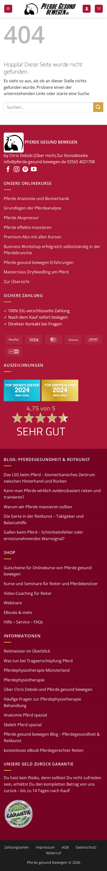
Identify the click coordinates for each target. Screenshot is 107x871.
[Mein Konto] (87, 9)
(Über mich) (45, 155)
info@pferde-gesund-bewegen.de (35, 161)
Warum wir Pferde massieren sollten (38, 507)
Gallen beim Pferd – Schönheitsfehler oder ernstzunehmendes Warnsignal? (43, 535)
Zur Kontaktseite (72, 155)
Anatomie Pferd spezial (25, 715)
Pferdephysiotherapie (24, 680)
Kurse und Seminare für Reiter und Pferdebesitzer (51, 583)
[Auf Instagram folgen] (16, 169)
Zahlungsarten (16, 847)
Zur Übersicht (17, 281)
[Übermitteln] (98, 107)
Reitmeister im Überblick (27, 651)
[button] (8, 9)
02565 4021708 (81, 161)
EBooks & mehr (18, 612)
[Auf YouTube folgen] (34, 169)
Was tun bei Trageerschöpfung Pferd (38, 661)
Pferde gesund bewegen (47, 862)
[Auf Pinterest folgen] (25, 169)
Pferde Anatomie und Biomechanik (36, 198)
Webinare (13, 603)
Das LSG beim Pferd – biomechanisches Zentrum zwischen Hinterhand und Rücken (49, 478)
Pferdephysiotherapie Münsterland (37, 670)
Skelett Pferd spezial (23, 724)
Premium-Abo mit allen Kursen (32, 237)
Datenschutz (86, 847)
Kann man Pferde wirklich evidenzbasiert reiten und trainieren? (52, 494)
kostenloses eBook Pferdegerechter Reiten (44, 750)
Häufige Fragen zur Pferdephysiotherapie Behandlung (42, 702)
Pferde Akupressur (21, 217)
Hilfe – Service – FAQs (23, 622)
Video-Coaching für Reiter (28, 593)
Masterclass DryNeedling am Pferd (36, 272)
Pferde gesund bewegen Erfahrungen (39, 262)
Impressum (45, 847)
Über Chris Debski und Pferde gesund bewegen (48, 689)
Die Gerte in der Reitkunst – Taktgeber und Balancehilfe (44, 519)
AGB (65, 847)
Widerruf (53, 853)
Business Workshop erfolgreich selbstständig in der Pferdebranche (52, 250)
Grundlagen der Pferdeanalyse (32, 208)
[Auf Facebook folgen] (8, 169)
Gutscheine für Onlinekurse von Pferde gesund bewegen (48, 571)
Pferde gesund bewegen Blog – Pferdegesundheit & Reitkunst (52, 737)
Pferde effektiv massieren (28, 227)
